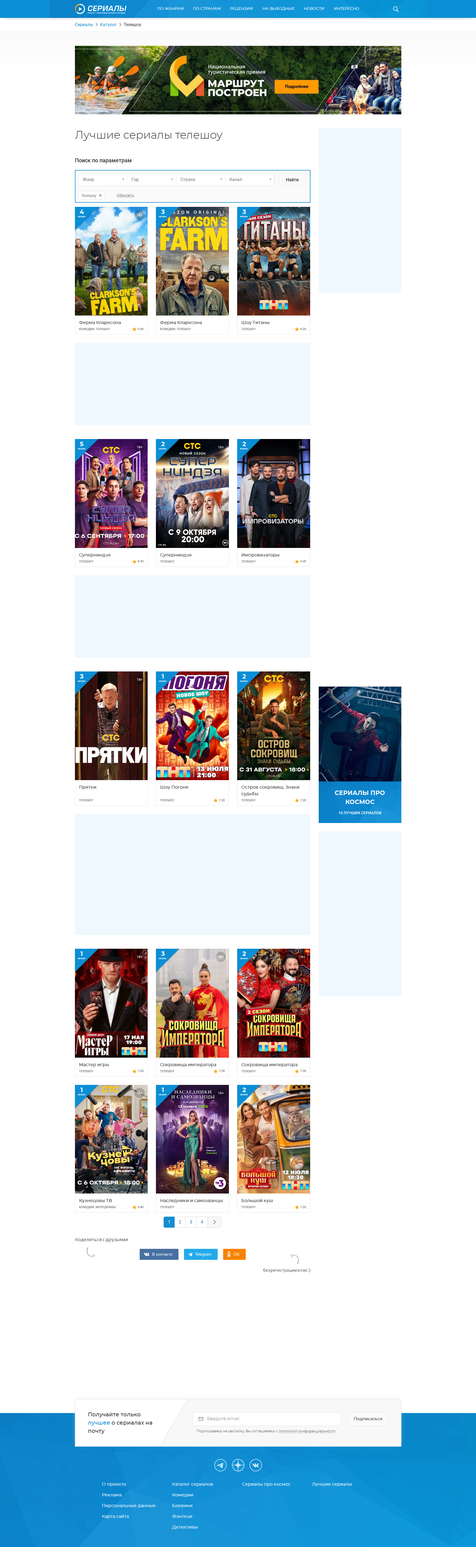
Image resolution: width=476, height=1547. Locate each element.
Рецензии (241, 9)
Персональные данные (129, 1506)
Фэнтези (182, 1516)
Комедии (182, 1495)
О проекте (114, 1484)
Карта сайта (115, 1516)
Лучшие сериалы (332, 1484)
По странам (207, 9)
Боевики (182, 1506)
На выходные (278, 9)
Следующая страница (214, 1222)
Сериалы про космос (266, 1484)
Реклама (112, 1495)
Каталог (108, 24)
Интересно (346, 9)
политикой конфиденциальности (307, 1431)
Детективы (185, 1527)
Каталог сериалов (192, 1484)
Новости (314, 9)
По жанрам (170, 9)
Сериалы (84, 24)
